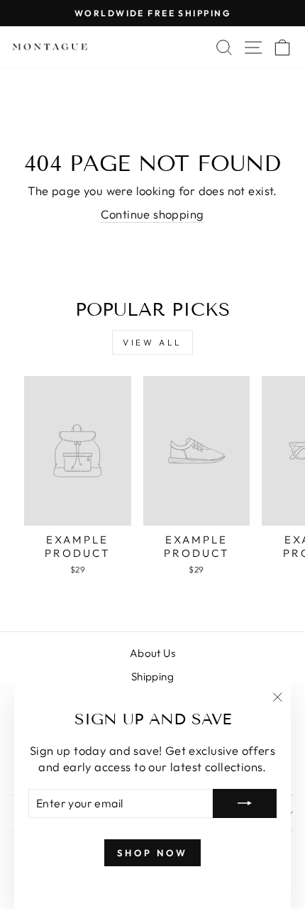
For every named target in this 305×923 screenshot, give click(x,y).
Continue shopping (152, 213)
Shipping (152, 676)
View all (152, 342)
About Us (152, 653)
